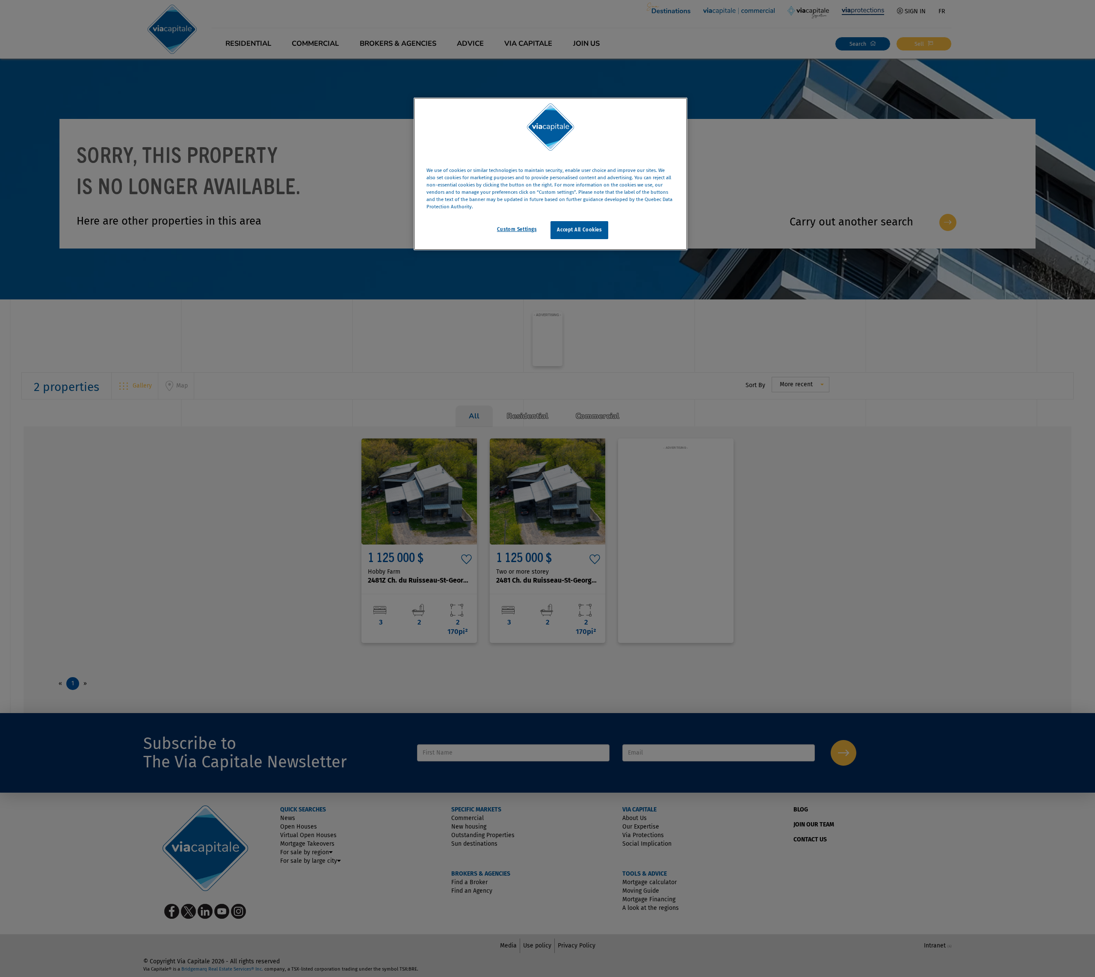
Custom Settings (517, 230)
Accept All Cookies (579, 230)
